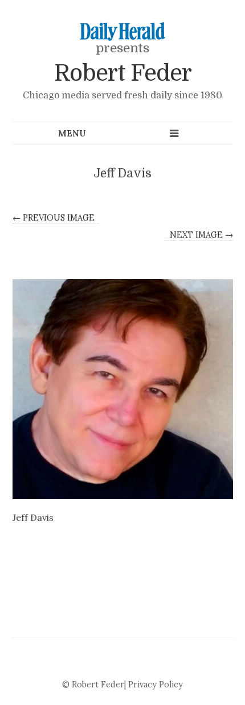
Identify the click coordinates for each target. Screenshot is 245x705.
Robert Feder (122, 73)
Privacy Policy (155, 684)
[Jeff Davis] (123, 389)
